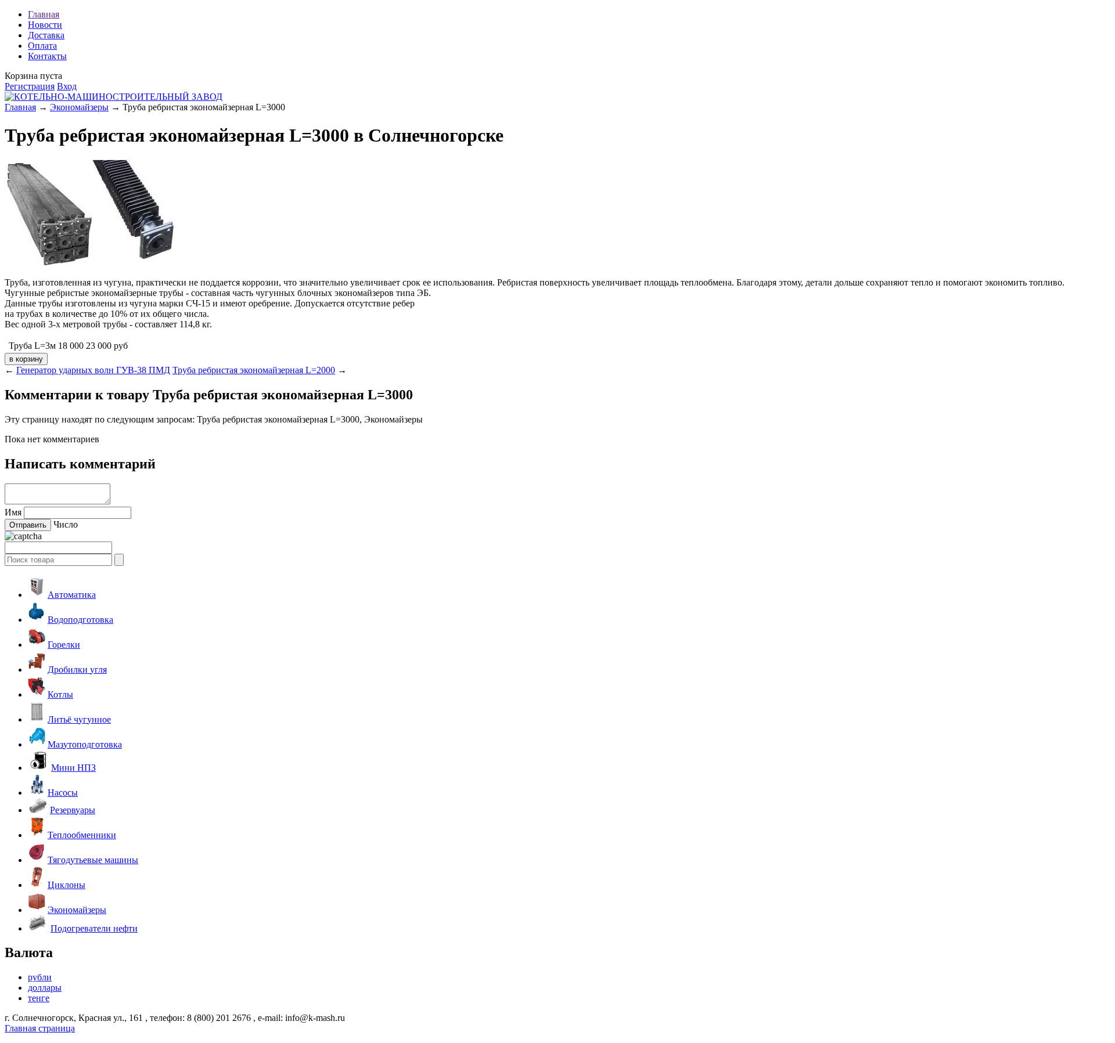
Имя (13, 512)
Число (65, 524)
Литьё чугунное (79, 719)
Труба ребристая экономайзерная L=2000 (253, 370)
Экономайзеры (79, 107)
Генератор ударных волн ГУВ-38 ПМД (93, 370)
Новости (45, 25)
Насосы (63, 792)
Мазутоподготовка (85, 744)
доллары (45, 988)
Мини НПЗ (73, 768)
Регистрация (30, 86)
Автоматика (72, 595)
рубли (40, 977)
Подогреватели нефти (94, 928)
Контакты (47, 56)
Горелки (64, 644)
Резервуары (72, 810)
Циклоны (66, 885)
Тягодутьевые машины (93, 860)
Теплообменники (82, 835)
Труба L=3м (32, 346)
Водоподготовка (80, 620)
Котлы (60, 694)
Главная (43, 14)
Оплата (42, 45)
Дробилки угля (77, 669)
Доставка (46, 35)
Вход (67, 86)
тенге (38, 998)
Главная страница (40, 1028)
